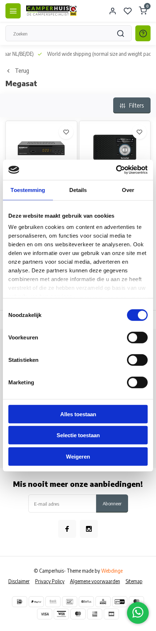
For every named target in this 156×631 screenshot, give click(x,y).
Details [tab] (78, 190)
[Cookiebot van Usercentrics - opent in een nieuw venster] (116, 170)
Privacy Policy (50, 581)
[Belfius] (86, 601)
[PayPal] (36, 601)
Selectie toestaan (78, 435)
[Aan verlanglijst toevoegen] (66, 132)
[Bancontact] (69, 601)
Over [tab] (128, 190)
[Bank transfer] (53, 601)
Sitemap (134, 581)
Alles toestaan (78, 414)
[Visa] (44, 614)
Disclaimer (19, 581)
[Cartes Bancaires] (111, 614)
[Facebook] (67, 529)
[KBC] (103, 601)
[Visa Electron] (61, 614)
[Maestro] (78, 614)
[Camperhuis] (51, 11)
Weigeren (78, 456)
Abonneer (112, 503)
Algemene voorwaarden (95, 581)
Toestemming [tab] (28, 190)
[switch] (137, 337)
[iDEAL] (19, 601)
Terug (22, 70)
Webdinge (112, 571)
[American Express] (94, 614)
